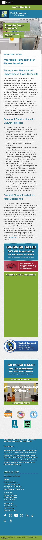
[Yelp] (10, 521)
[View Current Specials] (21, 376)
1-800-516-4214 (21, 7)
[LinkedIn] (27, 515)
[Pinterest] (5, 521)
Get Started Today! (21, 403)
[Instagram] (10, 515)
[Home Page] (4, 14)
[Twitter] (21, 515)
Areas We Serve (9, 54)
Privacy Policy (5, 538)
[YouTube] (16, 515)
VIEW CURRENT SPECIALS (21, 379)
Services (19, 54)
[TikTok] (32, 515)
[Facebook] (5, 515)
